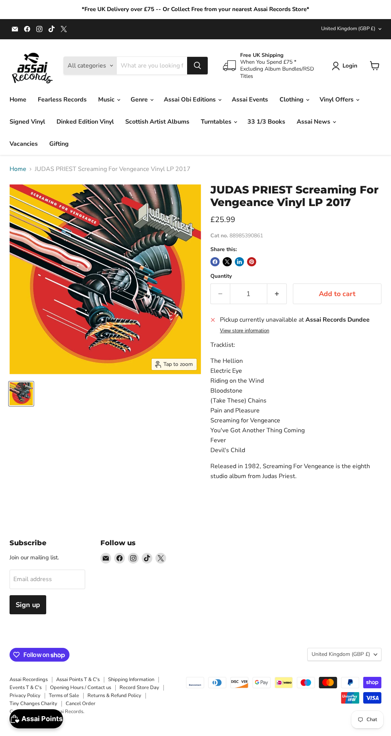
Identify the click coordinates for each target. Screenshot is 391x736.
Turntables (217, 122)
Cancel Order (80, 703)
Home (18, 99)
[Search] (197, 65)
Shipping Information (131, 679)
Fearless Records (62, 99)
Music (107, 99)
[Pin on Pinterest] (251, 261)
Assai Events (250, 99)
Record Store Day (139, 687)
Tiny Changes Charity (33, 703)
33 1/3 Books (266, 122)
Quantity (221, 276)
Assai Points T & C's (78, 679)
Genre (140, 99)
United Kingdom (348, 28)
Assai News (314, 122)
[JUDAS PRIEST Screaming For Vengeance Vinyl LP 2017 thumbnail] (21, 394)
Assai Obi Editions (190, 99)
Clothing (292, 99)
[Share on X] (227, 261)
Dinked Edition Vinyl (85, 122)
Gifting (59, 144)
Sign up (28, 604)
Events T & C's (26, 687)
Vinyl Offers (337, 99)
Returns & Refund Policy (114, 695)
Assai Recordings (29, 679)
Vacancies (24, 144)
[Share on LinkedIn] (239, 261)
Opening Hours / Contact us (80, 687)
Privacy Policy (25, 695)
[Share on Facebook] (215, 261)
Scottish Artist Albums (157, 122)
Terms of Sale (64, 695)
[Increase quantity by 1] (277, 293)
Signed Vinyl (27, 122)
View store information (244, 330)
